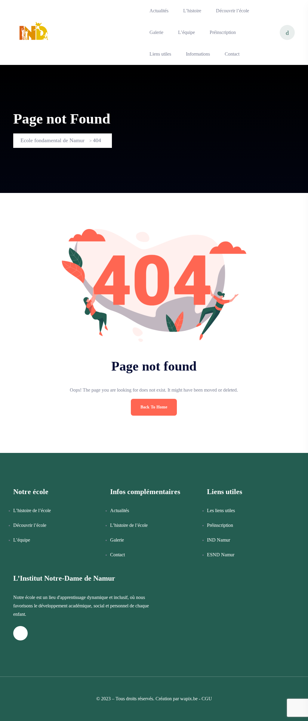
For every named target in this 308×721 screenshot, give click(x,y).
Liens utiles (160, 54)
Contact (232, 54)
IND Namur (218, 539)
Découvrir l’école (232, 10)
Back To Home (153, 407)
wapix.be (189, 698)
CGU (207, 698)
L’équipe (186, 32)
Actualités (158, 10)
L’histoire (192, 10)
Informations (198, 54)
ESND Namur (220, 554)
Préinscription (223, 32)
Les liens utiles (221, 510)
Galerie (156, 32)
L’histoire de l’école (32, 510)
